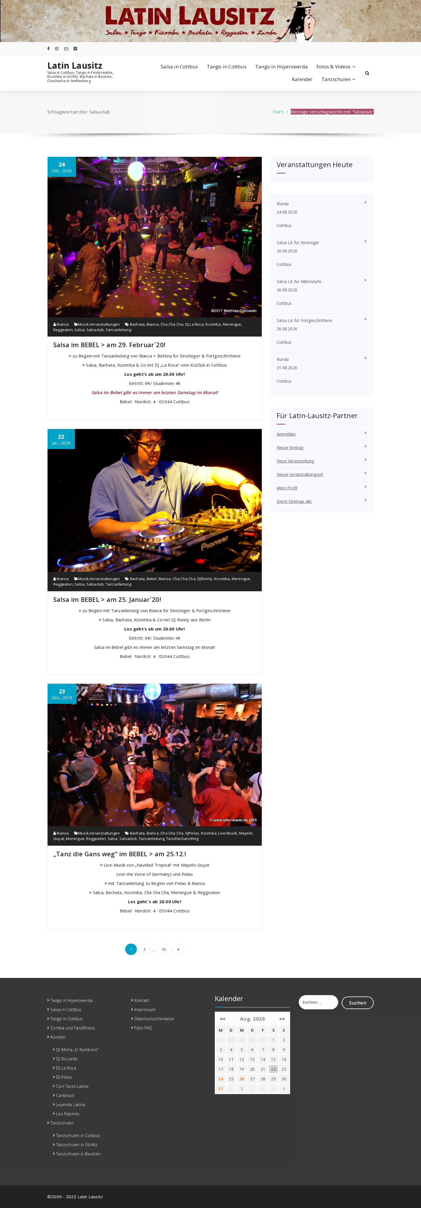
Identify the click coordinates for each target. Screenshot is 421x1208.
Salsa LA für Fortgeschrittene (304, 320)
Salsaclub (95, 329)
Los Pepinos (67, 1113)
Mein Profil (287, 488)
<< (223, 1018)
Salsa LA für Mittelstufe (299, 281)
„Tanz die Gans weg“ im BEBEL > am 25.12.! (119, 853)
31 (220, 1088)
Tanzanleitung (118, 329)
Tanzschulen (336, 79)
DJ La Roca (194, 324)
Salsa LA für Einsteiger (298, 242)
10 (164, 949)
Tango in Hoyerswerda (281, 66)
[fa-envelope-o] (66, 48)
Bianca (62, 324)
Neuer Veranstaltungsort (300, 474)
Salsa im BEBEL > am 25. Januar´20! (107, 599)
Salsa (79, 329)
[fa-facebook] (48, 48)
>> (282, 1018)
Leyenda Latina (70, 1104)
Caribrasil (65, 1095)
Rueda (283, 203)
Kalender (302, 79)
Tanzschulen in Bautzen (78, 1153)
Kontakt (141, 1000)
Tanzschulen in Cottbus (78, 1135)
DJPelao (192, 833)
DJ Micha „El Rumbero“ (77, 1049)
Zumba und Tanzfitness (72, 1028)
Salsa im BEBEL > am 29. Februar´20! (109, 344)
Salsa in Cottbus (179, 66)
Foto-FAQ (143, 1028)
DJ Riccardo (67, 1058)
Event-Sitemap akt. (294, 501)
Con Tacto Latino (72, 1086)
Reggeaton (63, 329)
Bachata (137, 324)
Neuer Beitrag (290, 447)
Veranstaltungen (105, 324)
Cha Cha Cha (171, 324)
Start (278, 111)
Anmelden (286, 434)
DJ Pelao (64, 1077)
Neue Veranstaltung (295, 461)
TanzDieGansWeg (182, 838)
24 (220, 1079)
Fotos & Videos (333, 66)
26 (241, 1079)
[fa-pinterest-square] (75, 48)
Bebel (152, 578)
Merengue (232, 324)
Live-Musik (227, 833)
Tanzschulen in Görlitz (76, 1144)
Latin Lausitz (75, 65)
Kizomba (213, 324)
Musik (83, 324)
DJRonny (204, 578)
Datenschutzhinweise (154, 1018)
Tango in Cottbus (227, 66)
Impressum (145, 1009)
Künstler (58, 1037)
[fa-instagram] (56, 48)
